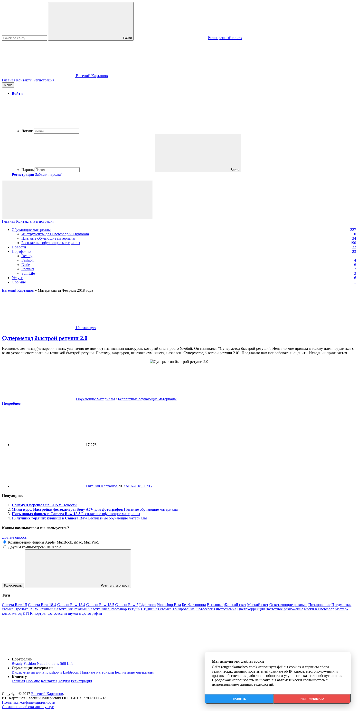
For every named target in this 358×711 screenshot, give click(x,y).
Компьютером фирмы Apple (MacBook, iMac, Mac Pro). (53, 542)
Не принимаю (312, 699)
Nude (25, 265)
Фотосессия (205, 609)
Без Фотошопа (194, 605)
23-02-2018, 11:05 (137, 486)
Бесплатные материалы (134, 672)
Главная (8, 80)
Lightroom (147, 605)
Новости (19, 247)
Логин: (27, 131)
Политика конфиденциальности (28, 702)
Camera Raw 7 (126, 605)
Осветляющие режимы (288, 605)
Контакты (24, 80)
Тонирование (183, 609)
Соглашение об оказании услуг (28, 707)
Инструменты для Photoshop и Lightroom (55, 234)
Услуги (17, 278)
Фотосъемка (226, 609)
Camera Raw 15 (14, 605)
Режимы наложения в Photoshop (100, 609)
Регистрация (43, 80)
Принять (239, 699)
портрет (40, 613)
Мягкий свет (257, 605)
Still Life (28, 273)
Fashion (27, 260)
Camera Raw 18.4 (71, 605)
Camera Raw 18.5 (100, 605)
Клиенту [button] (19, 677)
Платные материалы (97, 672)
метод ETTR (22, 613)
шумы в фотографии (85, 613)
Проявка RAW (26, 609)
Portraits (27, 269)
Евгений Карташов (102, 486)
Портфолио (21, 251)
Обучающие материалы (31, 230)
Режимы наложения (56, 609)
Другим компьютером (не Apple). (35, 547)
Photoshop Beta (169, 605)
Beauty (26, 256)
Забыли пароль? (48, 174)
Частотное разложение (284, 609)
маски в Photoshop (319, 609)
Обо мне (19, 282)
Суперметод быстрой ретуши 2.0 (44, 338)
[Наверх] (38, 651)
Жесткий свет (235, 605)
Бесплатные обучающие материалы (50, 243)
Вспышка (215, 605)
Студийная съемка (156, 609)
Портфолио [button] (22, 659)
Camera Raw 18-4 (42, 605)
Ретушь (134, 609)
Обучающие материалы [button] (33, 668)
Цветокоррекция (251, 609)
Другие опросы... (16, 537)
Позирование (319, 605)
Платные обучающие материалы (48, 238)
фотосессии (57, 613)
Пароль (27, 169)
